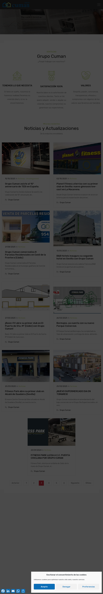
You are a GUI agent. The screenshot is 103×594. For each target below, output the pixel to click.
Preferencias (88, 587)
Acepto (44, 587)
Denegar (66, 587)
